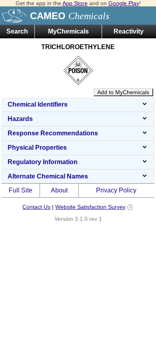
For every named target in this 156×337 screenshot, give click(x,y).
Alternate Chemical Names (48, 176)
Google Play (123, 3)
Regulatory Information (43, 162)
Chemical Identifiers (38, 104)
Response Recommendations (53, 133)
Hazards (20, 118)
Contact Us (36, 207)
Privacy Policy (116, 190)
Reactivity (129, 31)
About (59, 190)
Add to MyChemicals (123, 92)
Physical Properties (37, 147)
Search (17, 31)
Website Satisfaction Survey (90, 207)
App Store (75, 3)
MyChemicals (68, 31)
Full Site (20, 190)
